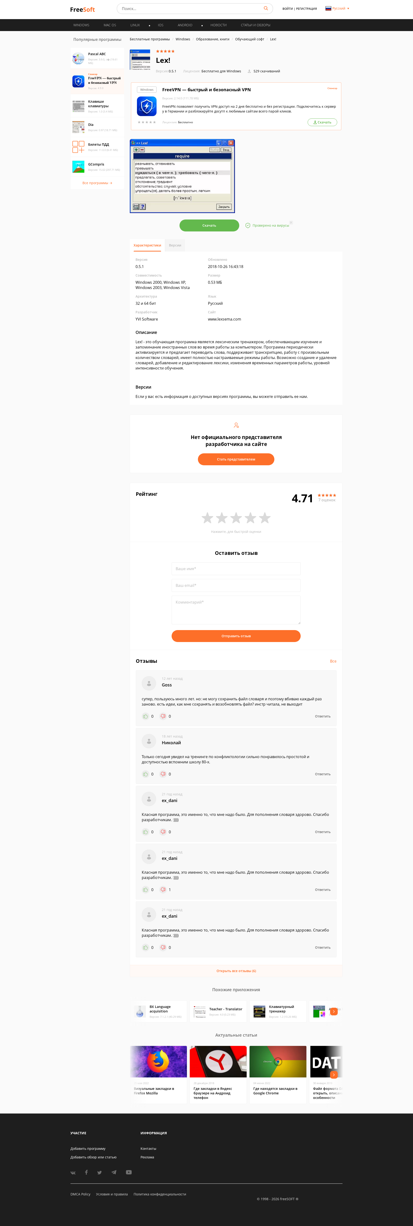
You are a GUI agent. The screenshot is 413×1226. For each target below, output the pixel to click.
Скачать (209, 225)
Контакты (148, 1148)
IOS (160, 25)
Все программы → (97, 183)
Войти (288, 9)
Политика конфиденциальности (160, 1194)
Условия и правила (112, 1194)
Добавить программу (88, 1148)
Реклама (147, 1157)
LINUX (135, 25)
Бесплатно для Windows (221, 71)
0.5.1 (166, 71)
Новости (219, 25)
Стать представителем (236, 459)
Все (333, 661)
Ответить (323, 716)
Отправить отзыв (236, 636)
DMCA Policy (80, 1194)
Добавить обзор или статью (94, 1157)
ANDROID (185, 25)
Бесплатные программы (150, 39)
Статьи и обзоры (255, 25)
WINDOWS (81, 25)
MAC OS (110, 25)
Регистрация (306, 9)
